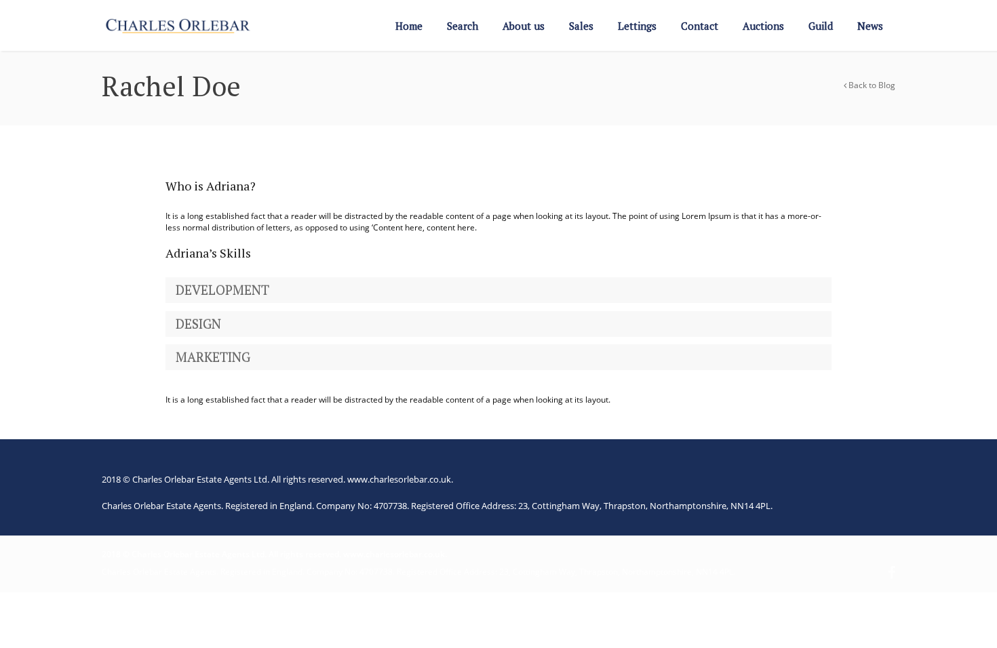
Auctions (763, 26)
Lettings (637, 26)
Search (462, 26)
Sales (581, 26)
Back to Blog (870, 85)
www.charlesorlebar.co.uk (399, 479)
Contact (699, 26)
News (870, 26)
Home (409, 26)
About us (524, 26)
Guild (820, 26)
